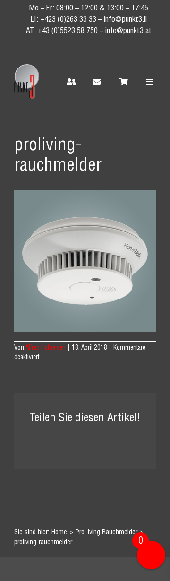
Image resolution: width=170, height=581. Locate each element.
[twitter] (80, 44)
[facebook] (63, 44)
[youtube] (114, 44)
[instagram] (97, 44)
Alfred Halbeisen (46, 348)
